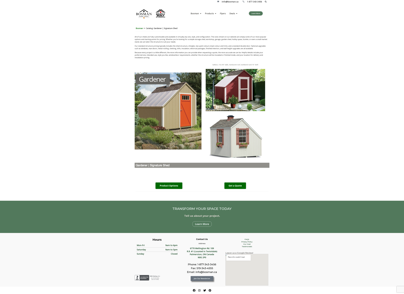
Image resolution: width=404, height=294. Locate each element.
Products (209, 13)
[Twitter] (204, 290)
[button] (265, 1)
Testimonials (247, 247)
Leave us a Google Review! (239, 253)
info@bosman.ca (230, 1)
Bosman (195, 13)
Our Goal (247, 244)
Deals (232, 13)
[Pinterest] (210, 290)
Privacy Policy (246, 242)
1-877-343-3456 (254, 1)
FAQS (247, 239)
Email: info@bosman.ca (202, 272)
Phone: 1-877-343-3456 (202, 264)
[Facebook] (194, 290)
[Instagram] (199, 290)
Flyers (223, 13)
